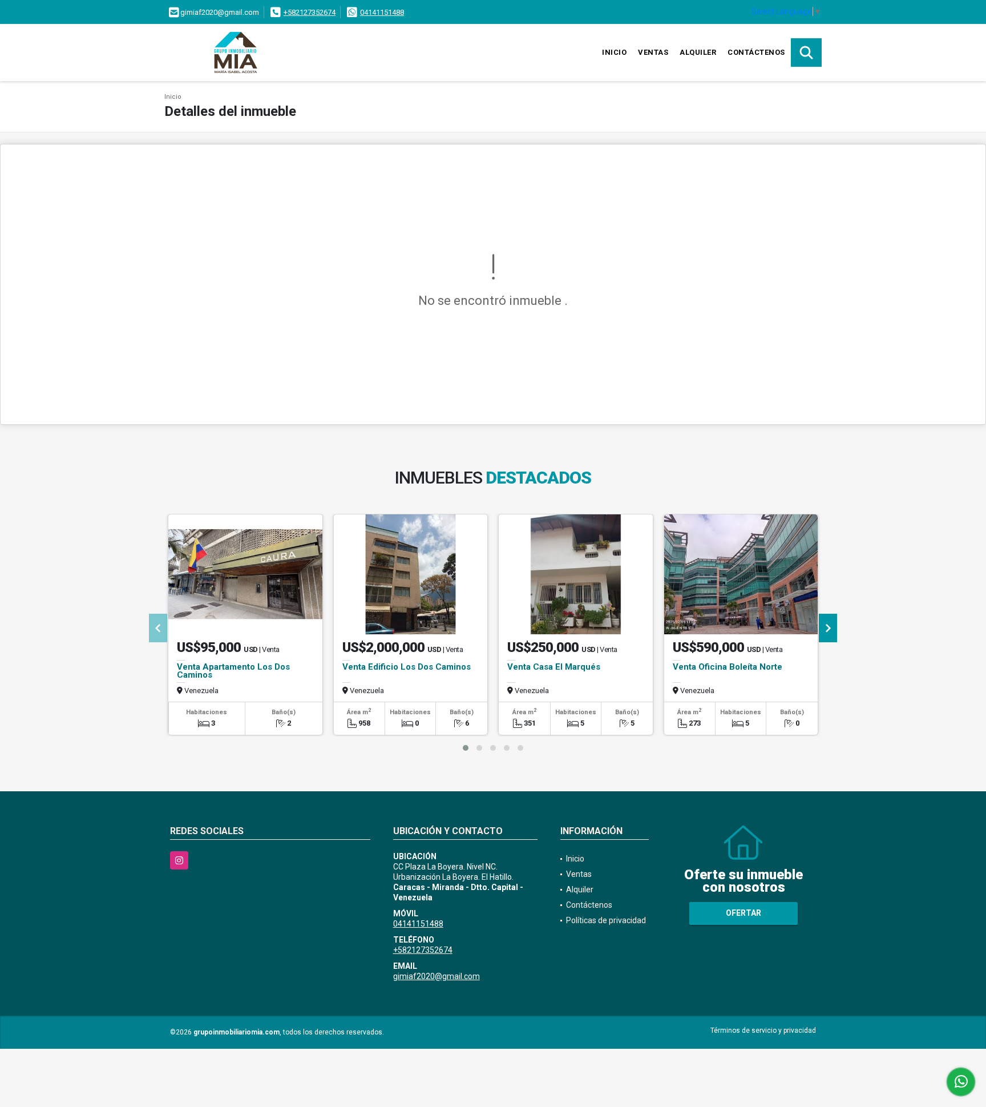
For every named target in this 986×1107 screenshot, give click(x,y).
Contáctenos (756, 52)
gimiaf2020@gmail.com (436, 976)
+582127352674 (310, 12)
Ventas (653, 52)
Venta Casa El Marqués (553, 667)
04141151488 (382, 12)
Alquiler (698, 52)
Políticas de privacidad (606, 920)
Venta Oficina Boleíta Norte (727, 667)
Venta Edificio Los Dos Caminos (406, 667)
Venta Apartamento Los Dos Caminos (233, 671)
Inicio (614, 52)
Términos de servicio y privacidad (763, 1030)
